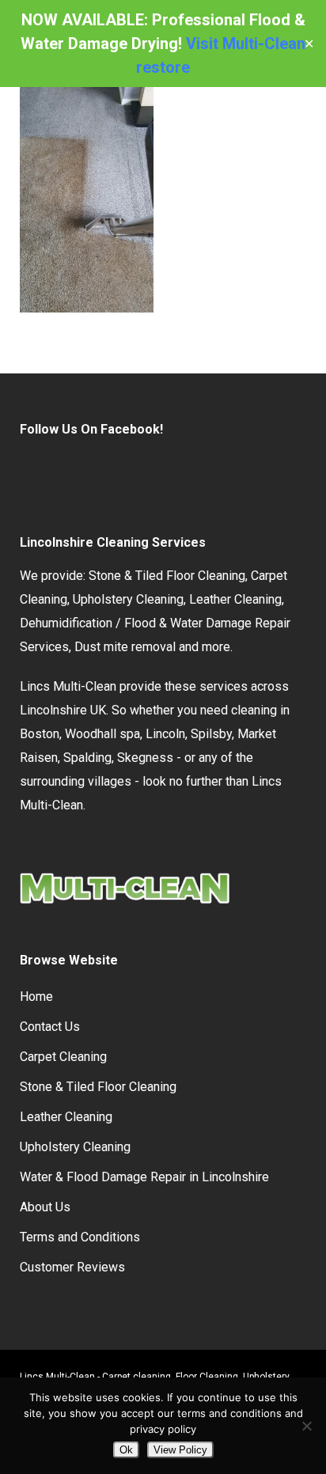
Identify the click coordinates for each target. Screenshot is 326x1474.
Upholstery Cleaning (128, 599)
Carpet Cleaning (63, 1056)
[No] (306, 1426)
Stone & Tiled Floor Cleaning (167, 575)
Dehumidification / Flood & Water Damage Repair (155, 623)
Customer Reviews (72, 1267)
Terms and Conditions (80, 1237)
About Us (45, 1206)
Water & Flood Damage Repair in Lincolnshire (144, 1176)
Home (36, 996)
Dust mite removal (125, 646)
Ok (126, 1450)
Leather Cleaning (235, 599)
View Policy (180, 1450)
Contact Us (50, 1026)
